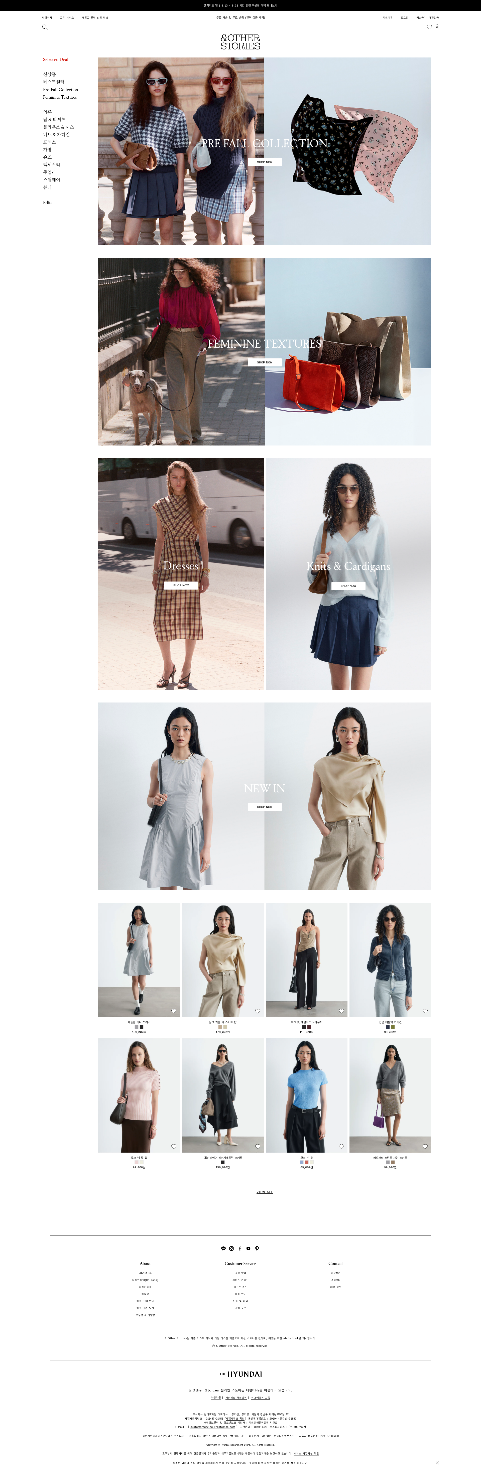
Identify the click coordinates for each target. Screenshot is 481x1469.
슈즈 (47, 157)
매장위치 (47, 17)
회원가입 (388, 17)
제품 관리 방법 (145, 1308)
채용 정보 (335, 1287)
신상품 (49, 74)
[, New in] (264, 796)
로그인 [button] (404, 17)
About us (145, 1273)
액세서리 (51, 165)
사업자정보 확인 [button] (235, 1418)
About (145, 1263)
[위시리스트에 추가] (174, 1011)
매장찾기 (336, 1273)
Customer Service (240, 1263)
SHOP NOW (264, 162)
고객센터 (336, 1280)
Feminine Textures (60, 97)
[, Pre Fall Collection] (264, 151)
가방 (47, 150)
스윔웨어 (51, 180)
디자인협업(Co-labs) (145, 1280)
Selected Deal (55, 59)
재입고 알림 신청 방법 (95, 17)
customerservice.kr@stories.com (212, 1427)
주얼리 (49, 172)
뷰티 (47, 187)
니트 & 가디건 (56, 135)
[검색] (45, 27)
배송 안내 (240, 1294)
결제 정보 (240, 1308)
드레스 (49, 142)
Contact (335, 1263)
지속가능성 (145, 1287)
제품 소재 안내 (145, 1301)
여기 (284, 1463)
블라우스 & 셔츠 (58, 127)
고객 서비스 (67, 17)
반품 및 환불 (240, 1301)
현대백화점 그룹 (260, 1397)
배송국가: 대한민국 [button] (427, 17)
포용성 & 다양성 (145, 1315)
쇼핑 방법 (240, 1273)
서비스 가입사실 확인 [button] (306, 1453)
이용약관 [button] (216, 1397)
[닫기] (437, 5)
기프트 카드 (241, 1287)
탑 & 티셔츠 (54, 119)
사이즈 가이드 (240, 1280)
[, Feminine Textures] (264, 351)
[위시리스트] (429, 27)
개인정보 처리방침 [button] (236, 1397)
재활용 (145, 1294)
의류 (47, 112)
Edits (47, 202)
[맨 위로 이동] (436, 1449)
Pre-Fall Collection (60, 89)
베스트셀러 (53, 82)
